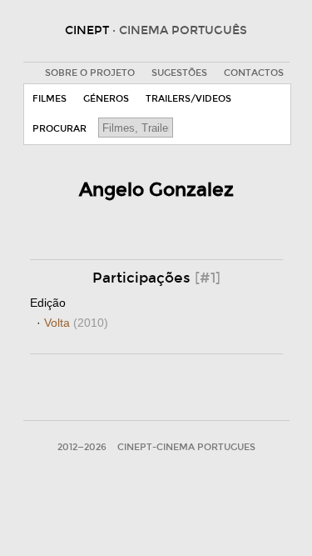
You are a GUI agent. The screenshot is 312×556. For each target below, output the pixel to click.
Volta (76, 322)
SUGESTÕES (179, 73)
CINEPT (156, 30)
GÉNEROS (106, 98)
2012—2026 (81, 447)
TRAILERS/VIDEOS (188, 98)
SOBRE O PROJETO (90, 73)
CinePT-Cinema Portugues (186, 447)
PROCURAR (59, 128)
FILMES (49, 98)
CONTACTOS (254, 73)
